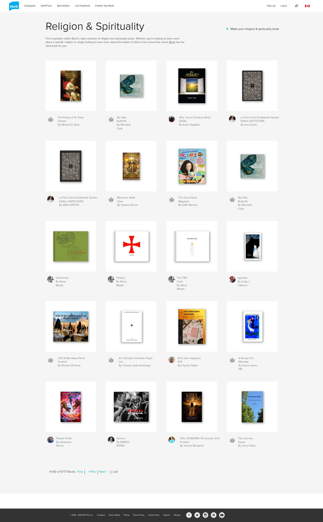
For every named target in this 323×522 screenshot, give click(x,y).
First (80, 472)
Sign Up (271, 5)
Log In (284, 5)
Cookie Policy (153, 515)
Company (101, 515)
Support (166, 515)
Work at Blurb (114, 515)
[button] (307, 6)
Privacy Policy (138, 515)
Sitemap (177, 515)
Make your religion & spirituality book (254, 29)
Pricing (126, 515)
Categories (30, 5)
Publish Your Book (104, 5)
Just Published (82, 5)
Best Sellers (63, 5)
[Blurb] (13, 8)
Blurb (172, 42)
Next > (103, 472)
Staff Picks (46, 5)
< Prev (92, 472)
